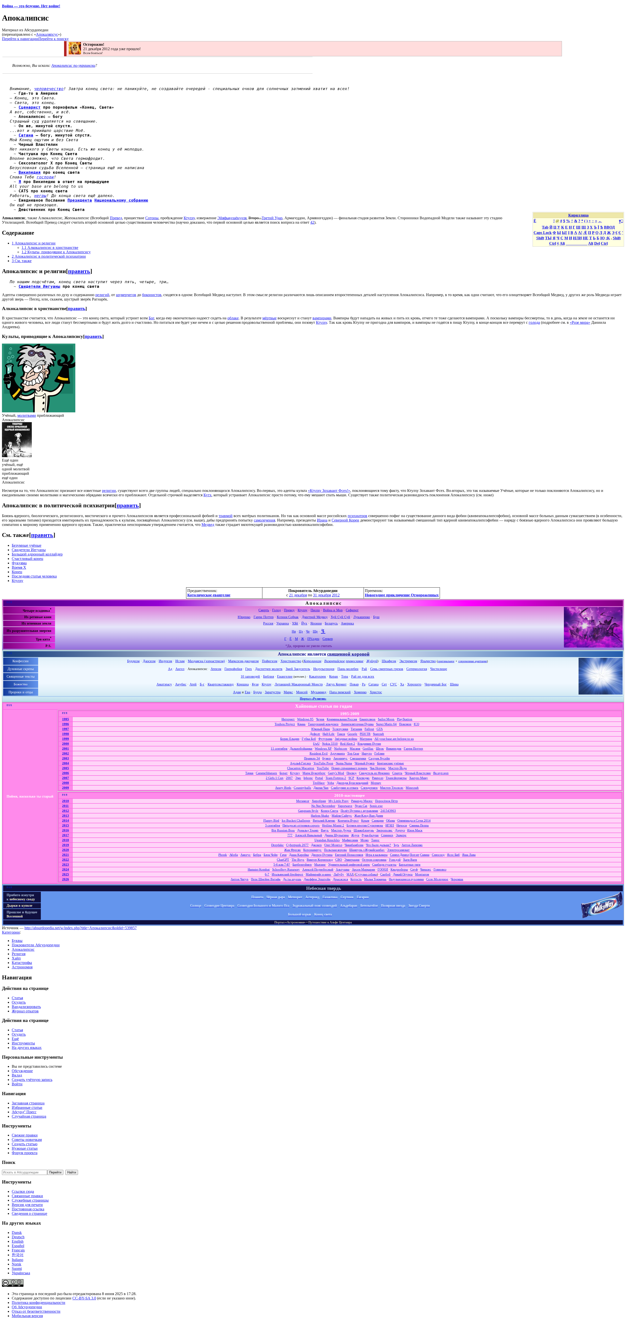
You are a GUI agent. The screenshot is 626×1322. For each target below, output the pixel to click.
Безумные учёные (26, 545)
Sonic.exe (376, 806)
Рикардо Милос (362, 801)
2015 (65, 825)
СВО (338, 859)
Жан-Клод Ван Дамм (368, 815)
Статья (17, 998)
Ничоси (401, 825)
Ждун (355, 835)
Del (597, 243)
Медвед (207, 524)
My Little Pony (338, 801)
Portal (319, 778)
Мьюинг (320, 864)
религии (109, 490)
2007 (65, 778)
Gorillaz (368, 748)
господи (45, 177)
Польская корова (335, 850)
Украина (282, 623)
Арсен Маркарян (363, 869)
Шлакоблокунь (364, 830)
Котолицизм (312, 661)
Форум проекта (24, 1153)
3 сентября (272, 825)
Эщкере (401, 835)
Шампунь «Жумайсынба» (367, 850)
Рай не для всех (362, 676)
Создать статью (24, 1144)
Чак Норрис (378, 768)
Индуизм (165, 661)
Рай (364, 669)
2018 (65, 840)
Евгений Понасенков (349, 855)
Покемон (405, 724)
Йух (304, 623)
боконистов (151, 295)
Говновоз (440, 869)
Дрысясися (340, 879)
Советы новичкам (27, 1139)
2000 (65, 743)
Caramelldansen (266, 773)
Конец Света (329, 810)
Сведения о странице (29, 1213)
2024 (65, 869)
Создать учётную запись (32, 1080)
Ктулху (189, 218)
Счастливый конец (27, 559)
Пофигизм (269, 661)
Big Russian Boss (283, 830)
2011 (65, 806)
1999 (65, 739)
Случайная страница (29, 1116)
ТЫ (548, 238)
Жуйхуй (371, 661)
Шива (454, 684)
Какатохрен (317, 676)
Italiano (17, 1260)
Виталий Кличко (324, 820)
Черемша (457, 879)
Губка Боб (309, 739)
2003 (65, 758)
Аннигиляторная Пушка (357, 724)
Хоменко (360, 692)
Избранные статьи (27, 1107)
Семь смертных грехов (386, 669)
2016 (65, 830)
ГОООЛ (383, 869)
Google (352, 734)
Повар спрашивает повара (349, 768)
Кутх (207, 495)
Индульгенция (323, 669)
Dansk (17, 1232)
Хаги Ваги (410, 859)
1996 (65, 724)
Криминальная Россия (342, 719)
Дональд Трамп (307, 830)
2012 (336, 595)
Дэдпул (400, 830)
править (79, 271)
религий (102, 295)
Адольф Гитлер (300, 763)
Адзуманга (337, 753)
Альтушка (342, 869)
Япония (316, 623)
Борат (283, 773)
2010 (65, 801)
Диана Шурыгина (336, 835)
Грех (248, 669)
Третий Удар (272, 218)
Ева (247, 692)
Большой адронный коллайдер (37, 554)
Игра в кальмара (377, 855)
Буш (376, 617)
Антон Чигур (239, 879)
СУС (393, 684)
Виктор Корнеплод (320, 859)
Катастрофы (22, 963)
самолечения (264, 520)
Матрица (366, 739)
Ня (294, 631)
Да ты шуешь (292, 879)
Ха (402, 684)
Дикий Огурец (403, 874)
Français (18, 1250)
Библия (268, 676)
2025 (65, 874)
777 (289, 835)
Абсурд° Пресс (24, 1112)
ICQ (416, 724)
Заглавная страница (28, 1103)
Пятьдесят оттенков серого (301, 825)
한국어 (17, 1255)
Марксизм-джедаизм (243, 661)
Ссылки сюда (23, 1191)
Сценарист (30, 107)
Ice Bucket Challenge (296, 820)
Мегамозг (302, 801)
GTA (380, 729)
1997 (65, 729)
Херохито (414, 684)
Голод (276, 610)
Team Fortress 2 (335, 778)
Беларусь (331, 623)
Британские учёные (390, 763)
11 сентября (279, 748)
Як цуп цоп (440, 773)
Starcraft (378, 734)
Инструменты (23, 1043)
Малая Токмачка (375, 879)
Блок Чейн (271, 855)
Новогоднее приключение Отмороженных (402, 595)
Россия (268, 623)
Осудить (19, 1002)
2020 (65, 850)
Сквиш (424, 855)
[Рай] (601, 693)
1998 (65, 734)
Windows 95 (305, 719)
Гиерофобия (233, 669)
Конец (17, 572)
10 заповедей (250, 676)
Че (308, 631)
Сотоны (151, 218)
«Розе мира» (580, 322)
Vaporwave (345, 806)
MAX (350, 874)
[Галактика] (602, 917)
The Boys (297, 859)
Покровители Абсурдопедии (36, 945)
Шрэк (380, 748)
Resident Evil (319, 753)
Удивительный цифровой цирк (349, 864)
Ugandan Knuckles (327, 840)
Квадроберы (399, 869)
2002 (65, 753)
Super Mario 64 (386, 724)
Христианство (290, 661)
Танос (375, 840)
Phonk (222, 855)
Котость (356, 879)
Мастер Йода (397, 768)
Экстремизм (408, 661)
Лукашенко (361, 617)
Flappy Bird (271, 820)
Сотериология (416, 669)
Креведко (363, 778)
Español (18, 1246)
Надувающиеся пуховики (406, 879)
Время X (19, 567)
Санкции (378, 820)
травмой (226, 516)
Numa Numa (344, 763)
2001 (65, 748)
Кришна (243, 684)
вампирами (322, 318)
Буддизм (133, 661)
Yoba (330, 783)
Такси (341, 734)
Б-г (202, 684)
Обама (390, 820)
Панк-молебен (347, 669)
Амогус (245, 855)
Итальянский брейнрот (287, 874)
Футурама (325, 739)
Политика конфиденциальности (38, 1302)
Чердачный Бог (436, 684)
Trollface (319, 783)
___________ (576, 243)
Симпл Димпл (399, 855)
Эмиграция (351, 859)
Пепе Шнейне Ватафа (265, 879)
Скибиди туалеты (384, 864)
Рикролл (377, 778)
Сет (384, 684)
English (17, 1241)
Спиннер (387, 835)
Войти (17, 1084)
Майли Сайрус (342, 815)
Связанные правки (27, 1196)
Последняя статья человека (34, 576)
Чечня (320, 719)
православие (354, 661)
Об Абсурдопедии (27, 1307)
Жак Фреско (292, 850)
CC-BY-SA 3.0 (84, 1298)
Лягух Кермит (336, 684)
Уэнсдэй (395, 859)
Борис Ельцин (289, 739)
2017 (65, 835)
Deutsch (18, 1237)
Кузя (255, 684)
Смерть (263, 610)
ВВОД (609, 227)
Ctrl (552, 243)
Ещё (15, 1039)
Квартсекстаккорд (221, 684)
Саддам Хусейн (379, 758)
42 (312, 222)
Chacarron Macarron (300, 768)
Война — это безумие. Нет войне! (31, 6)
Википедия (30, 172)
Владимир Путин (369, 743)
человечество (49, 88)
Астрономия (22, 967)
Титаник (356, 729)
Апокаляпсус (47, 34)
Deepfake (277, 845)
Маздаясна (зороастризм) (206, 661)
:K (608, 238)
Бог (151, 318)
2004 (65, 763)
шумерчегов (126, 295)
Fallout (369, 729)
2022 (65, 859)
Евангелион (367, 719)
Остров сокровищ (374, 859)
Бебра (257, 855)
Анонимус (340, 758)
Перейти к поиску (53, 39)
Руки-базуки (370, 835)
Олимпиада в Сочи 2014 (414, 820)
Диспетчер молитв (268, 669)
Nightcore (340, 748)
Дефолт (315, 734)
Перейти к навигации (20, 39)
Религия (18, 954)
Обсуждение (22, 1071)
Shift (540, 238)
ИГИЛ (389, 825)
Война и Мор (333, 610)
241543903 (388, 810)
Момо (364, 840)
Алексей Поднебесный (317, 869)
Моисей (302, 692)
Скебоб (385, 874)
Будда (257, 692)
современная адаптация (472, 661)
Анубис (180, 684)
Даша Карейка (299, 855)
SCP (351, 778)
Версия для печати (27, 1205)
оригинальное (446, 661)
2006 (65, 773)
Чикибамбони (354, 845)
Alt (562, 243)
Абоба (233, 855)
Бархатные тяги (409, 864)
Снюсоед (438, 855)
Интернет (288, 719)
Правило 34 (312, 758)
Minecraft (412, 787)
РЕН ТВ (365, 734)
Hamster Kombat (259, 869)
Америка (347, 623)
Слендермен (369, 787)
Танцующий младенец (323, 724)
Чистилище (438, 669)
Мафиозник (350, 840)
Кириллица (578, 215)
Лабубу (339, 874)
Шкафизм (389, 661)
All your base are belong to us (394, 739)
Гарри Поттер (264, 617)
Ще (315, 631)
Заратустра (272, 692)
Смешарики (358, 758)
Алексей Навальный (308, 835)
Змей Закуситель (298, 669)
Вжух (325, 830)
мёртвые (269, 318)
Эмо (298, 778)
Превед (116, 218)
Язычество (428, 661)
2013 (65, 815)
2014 (65, 820)
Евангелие (284, 676)
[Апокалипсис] (593, 646)
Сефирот (352, 610)
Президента (79, 200)
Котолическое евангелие (208, 595)
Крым (365, 820)
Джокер (316, 845)
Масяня (355, 748)
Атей (193, 684)
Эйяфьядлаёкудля (231, 218)
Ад (170, 669)
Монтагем (422, 874)
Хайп (16, 958)
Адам (237, 692)
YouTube (323, 768)
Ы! (564, 233)
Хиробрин (319, 801)
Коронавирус (312, 850)
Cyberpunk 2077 (297, 845)
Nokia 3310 (330, 743)
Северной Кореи (345, 520)
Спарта (397, 773)
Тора (344, 676)
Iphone (308, 778)
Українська (21, 1273)
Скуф (414, 869)
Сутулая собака (366, 874)
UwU (316, 743)
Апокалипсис (23, 949)
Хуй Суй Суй (340, 617)
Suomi (17, 1268)
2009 (65, 787)
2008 (65, 783)
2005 (65, 768)
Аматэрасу (164, 684)
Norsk (16, 1264)
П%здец (313, 639)
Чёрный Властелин (418, 773)
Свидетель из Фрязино (374, 773)
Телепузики (340, 729)
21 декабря (298, 595)
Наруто (367, 753)
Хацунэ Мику (418, 778)
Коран (333, 676)
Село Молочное (437, 879)
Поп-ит (414, 855)
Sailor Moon (386, 719)
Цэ (301, 631)
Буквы (17, 941)
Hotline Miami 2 (333, 825)
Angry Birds (283, 787)
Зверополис (384, 830)
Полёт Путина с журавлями (359, 810)
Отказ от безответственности (36, 1311)
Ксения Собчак (288, 617)
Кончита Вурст (348, 820)
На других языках (27, 1047)
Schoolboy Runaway (286, 869)
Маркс (288, 692)
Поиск (8, 1162)
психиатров (357, 516)
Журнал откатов (25, 1011)
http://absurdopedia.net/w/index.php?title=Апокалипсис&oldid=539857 (80, 928)
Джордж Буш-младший (352, 783)
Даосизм (149, 661)
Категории (11, 932)
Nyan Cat (361, 806)
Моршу (376, 783)
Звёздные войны (346, 739)
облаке (233, 318)
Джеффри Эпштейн (317, 879)
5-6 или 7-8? (281, 864)
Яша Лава (469, 855)
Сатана (26, 135)
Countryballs (302, 787)
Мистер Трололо (391, 787)
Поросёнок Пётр (386, 801)
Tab (545, 227)
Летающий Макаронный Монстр (299, 684)
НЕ (585, 238)
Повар (354, 684)
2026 (65, 879)
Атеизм (216, 669)
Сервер (328, 639)
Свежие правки (25, 1135)
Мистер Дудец (341, 830)
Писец (315, 610)
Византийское (334, 661)
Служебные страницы (30, 1200)
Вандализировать (26, 1007)
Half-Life (329, 734)
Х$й (295, 623)
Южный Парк (320, 729)
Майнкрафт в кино (318, 874)
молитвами (26, 415)
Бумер (326, 758)
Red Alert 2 (347, 743)
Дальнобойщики (301, 748)
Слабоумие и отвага (344, 787)
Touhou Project (285, 724)
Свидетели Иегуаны (39, 286)
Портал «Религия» (313, 698)
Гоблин (379, 753)
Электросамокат (398, 850)
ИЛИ (577, 238)
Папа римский (340, 692)
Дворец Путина (322, 855)
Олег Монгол (333, 845)
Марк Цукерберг (313, 773)
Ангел (179, 669)
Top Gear (353, 753)
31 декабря (322, 595)
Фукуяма (19, 563)
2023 (65, 864)
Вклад (17, 1075)
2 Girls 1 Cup (274, 778)
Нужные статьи (25, 1148)
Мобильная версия (27, 1316)
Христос (376, 692)
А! (580, 233)
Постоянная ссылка (28, 1209)
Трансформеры (396, 778)
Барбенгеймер (302, 864)
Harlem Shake (320, 815)
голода (534, 322)
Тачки (249, 773)
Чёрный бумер (365, 763)
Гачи (283, 855)
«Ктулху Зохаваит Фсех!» (329, 490)
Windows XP (323, 748)
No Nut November (323, 806)
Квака (301, 724)
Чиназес (425, 869)
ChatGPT (283, 859)
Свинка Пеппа (419, 825)
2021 (65, 855)
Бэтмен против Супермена (365, 825)
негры (40, 195)
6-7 (267, 874)
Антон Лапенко (412, 845)
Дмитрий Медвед (314, 617)
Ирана (322, 520)
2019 (65, 845)
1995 (65, 719)
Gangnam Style (308, 810)
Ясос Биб (453, 855)
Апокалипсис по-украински (73, 65)
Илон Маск (414, 830)
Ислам (180, 661)
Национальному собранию (121, 200)
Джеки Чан (320, 787)
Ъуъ (396, 845)
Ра (363, 684)
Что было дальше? (378, 845)
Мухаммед (318, 692)
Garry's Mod (336, 773)
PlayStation (404, 719)
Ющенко (244, 617)
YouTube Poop (323, 763)
